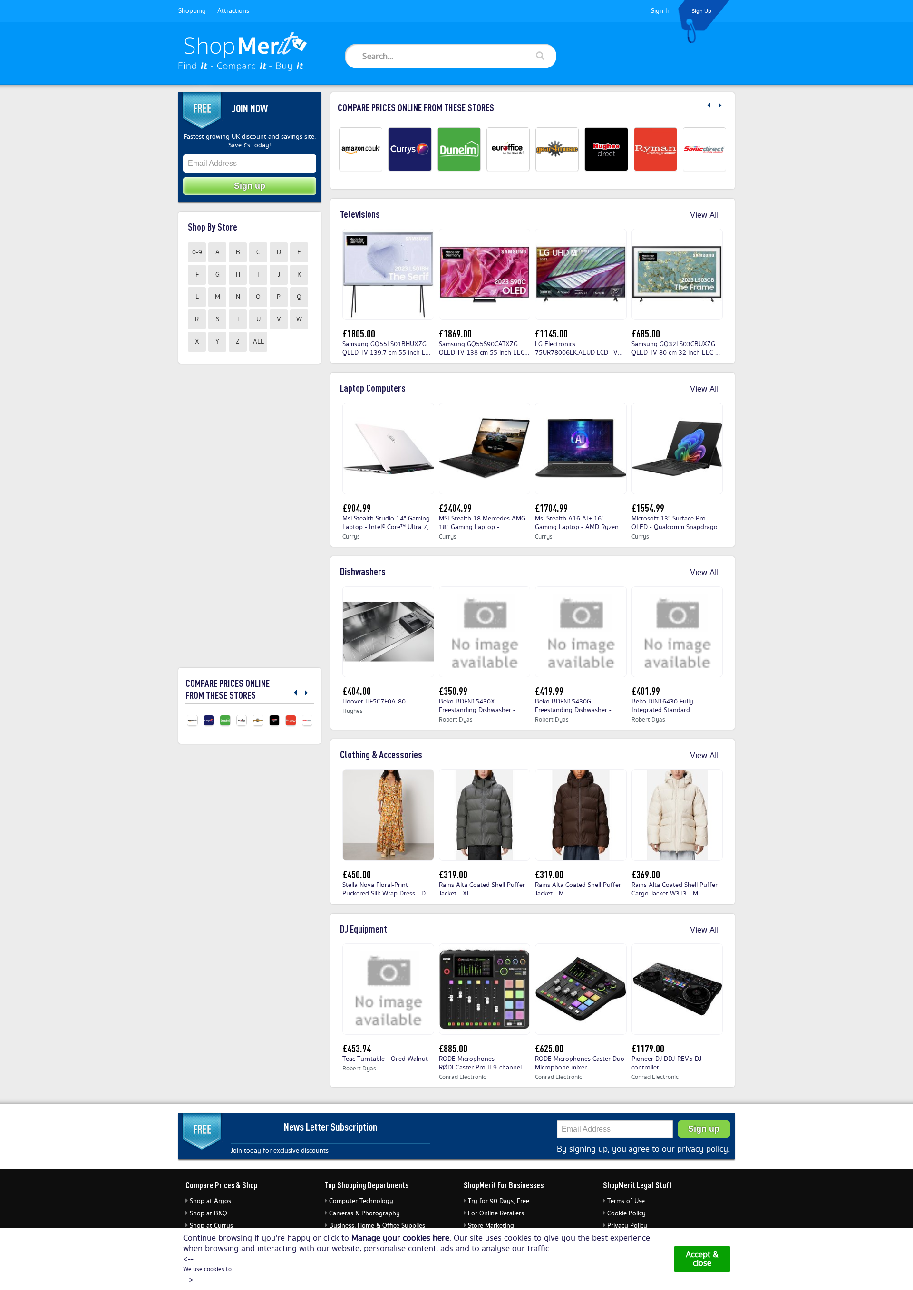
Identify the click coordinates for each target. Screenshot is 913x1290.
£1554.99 (647, 508)
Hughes (352, 711)
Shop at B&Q (208, 1213)
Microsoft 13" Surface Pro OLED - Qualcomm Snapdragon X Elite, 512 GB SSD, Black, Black (676, 523)
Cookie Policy (626, 1213)
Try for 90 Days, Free (498, 1201)
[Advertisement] (249, 515)
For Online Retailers (496, 1213)
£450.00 (356, 874)
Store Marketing (491, 1226)
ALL (258, 342)
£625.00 (549, 1048)
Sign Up (701, 11)
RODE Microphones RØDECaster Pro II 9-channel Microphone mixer (480, 1064)
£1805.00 (358, 333)
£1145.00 (551, 333)
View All (705, 215)
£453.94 (356, 1048)
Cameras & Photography (364, 1213)
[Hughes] (606, 149)
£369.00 (645, 874)
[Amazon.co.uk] (360, 149)
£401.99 (645, 691)
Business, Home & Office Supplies (377, 1226)
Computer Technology (361, 1201)
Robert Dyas (456, 719)
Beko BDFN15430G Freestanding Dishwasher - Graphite (573, 706)
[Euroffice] (508, 149)
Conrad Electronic (462, 1077)
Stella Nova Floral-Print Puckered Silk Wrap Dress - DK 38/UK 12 (385, 890)
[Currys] (409, 149)
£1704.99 (551, 508)
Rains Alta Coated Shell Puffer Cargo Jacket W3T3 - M (674, 889)
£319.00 (453, 874)
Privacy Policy (627, 1226)
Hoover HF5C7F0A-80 (374, 701)
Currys (351, 536)
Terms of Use (626, 1201)
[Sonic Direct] (704, 149)
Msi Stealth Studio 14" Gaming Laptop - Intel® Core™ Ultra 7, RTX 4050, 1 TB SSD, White (386, 523)
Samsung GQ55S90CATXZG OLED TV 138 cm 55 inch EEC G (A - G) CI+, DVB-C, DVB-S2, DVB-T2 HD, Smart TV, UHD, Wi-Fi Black (484, 349)
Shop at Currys (211, 1226)
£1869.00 (455, 333)
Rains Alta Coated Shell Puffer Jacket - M (578, 889)
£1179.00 (647, 1048)
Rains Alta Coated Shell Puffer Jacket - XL (482, 889)
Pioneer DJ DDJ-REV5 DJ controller (666, 1063)
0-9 (197, 252)
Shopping (192, 11)
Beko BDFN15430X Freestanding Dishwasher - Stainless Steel (477, 706)
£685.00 (645, 333)
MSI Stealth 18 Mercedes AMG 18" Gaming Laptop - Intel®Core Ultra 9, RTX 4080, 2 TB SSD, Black (484, 523)
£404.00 (356, 691)
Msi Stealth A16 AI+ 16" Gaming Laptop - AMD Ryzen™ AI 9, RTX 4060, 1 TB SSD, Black (579, 523)
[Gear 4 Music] (557, 149)
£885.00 (453, 1048)
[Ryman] (655, 149)
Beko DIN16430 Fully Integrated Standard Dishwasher (662, 706)
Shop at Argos (210, 1201)
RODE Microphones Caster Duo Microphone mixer (579, 1063)
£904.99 (356, 508)
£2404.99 (455, 508)
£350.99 (453, 691)
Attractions (233, 11)
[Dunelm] (459, 149)
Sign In (661, 11)
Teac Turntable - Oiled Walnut (385, 1059)
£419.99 (549, 691)
